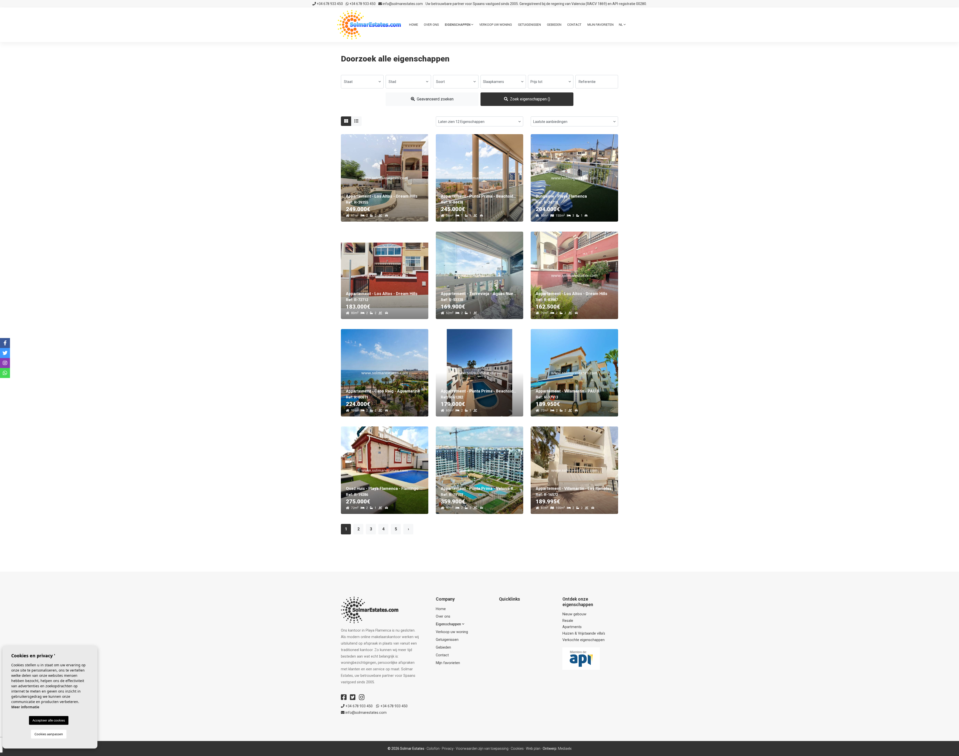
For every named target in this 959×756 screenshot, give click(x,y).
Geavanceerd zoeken (435, 99)
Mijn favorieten (600, 24)
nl (621, 24)
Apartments (572, 627)
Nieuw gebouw (574, 614)
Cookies (517, 749)
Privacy (448, 749)
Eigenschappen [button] (458, 24)
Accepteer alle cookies (48, 720)
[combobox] (362, 81)
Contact (574, 24)
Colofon (433, 749)
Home (413, 24)
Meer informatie (25, 707)
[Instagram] (361, 697)
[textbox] (362, 82)
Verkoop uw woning (495, 24)
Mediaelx (565, 749)
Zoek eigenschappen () (529, 99)
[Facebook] (343, 697)
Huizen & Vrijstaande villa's (583, 633)
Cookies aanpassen (48, 734)
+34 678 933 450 (329, 4)
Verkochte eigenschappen (583, 640)
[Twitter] (352, 697)
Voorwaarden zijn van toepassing (482, 749)
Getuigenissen (529, 24)
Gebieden (554, 24)
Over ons (431, 24)
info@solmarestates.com (402, 4)
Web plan (533, 749)
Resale (567, 621)
